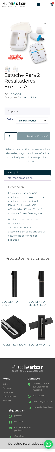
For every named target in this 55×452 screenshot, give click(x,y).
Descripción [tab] (14, 172)
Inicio (5, 384)
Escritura (23, 97)
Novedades (8, 392)
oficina (33, 97)
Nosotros (7, 400)
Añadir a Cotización (38, 136)
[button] (45, 24)
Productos (7, 388)
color (10, 119)
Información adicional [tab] (20, 177)
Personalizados (10, 396)
